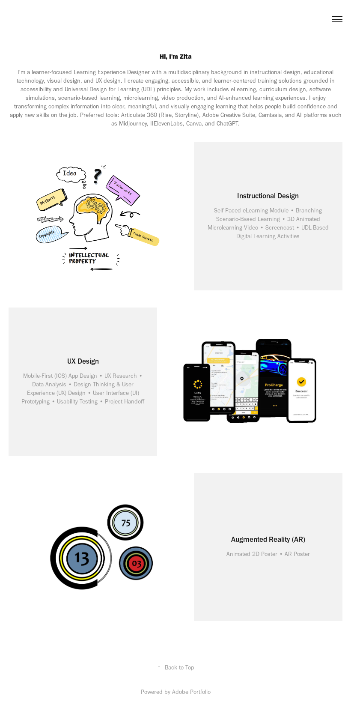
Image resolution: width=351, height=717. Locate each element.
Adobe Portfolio (191, 692)
